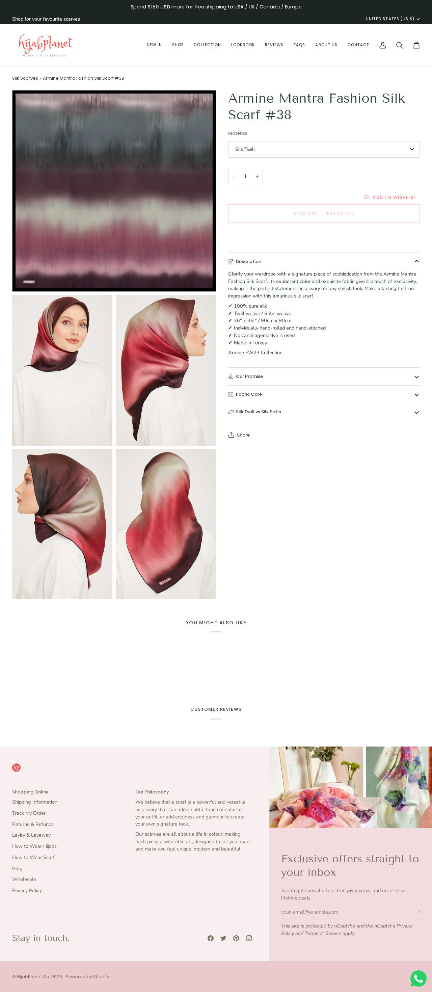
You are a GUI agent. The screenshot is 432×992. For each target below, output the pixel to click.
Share (243, 435)
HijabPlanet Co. (33, 976)
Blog (17, 868)
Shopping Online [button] (30, 792)
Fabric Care (249, 394)
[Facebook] (211, 938)
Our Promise (249, 376)
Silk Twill (245, 149)
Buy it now (324, 236)
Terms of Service (323, 933)
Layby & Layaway (31, 835)
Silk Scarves (25, 78)
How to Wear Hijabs (34, 846)
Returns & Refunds (33, 824)
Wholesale (24, 879)
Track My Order (29, 813)
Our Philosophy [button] (152, 792)
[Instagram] (249, 938)
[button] (154, 45)
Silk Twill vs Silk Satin (258, 412)
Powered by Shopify (87, 976)
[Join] (414, 911)
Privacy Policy (27, 890)
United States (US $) (390, 19)
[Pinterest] (236, 938)
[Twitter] (223, 938)
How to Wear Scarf (33, 857)
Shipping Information (34, 802)
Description (248, 261)
